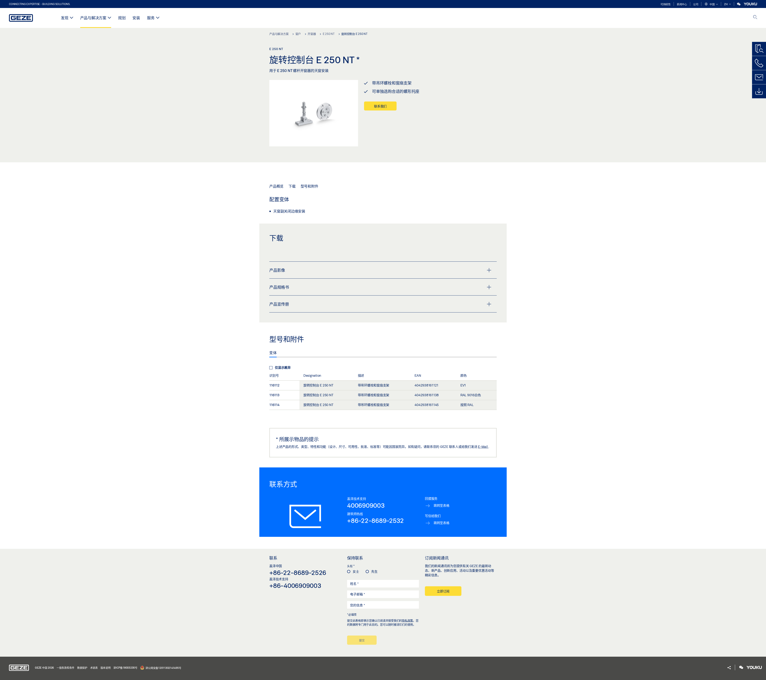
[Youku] (750, 4)
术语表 (94, 667)
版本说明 (106, 667)
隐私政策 (407, 620)
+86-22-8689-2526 (297, 572)
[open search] (755, 17)
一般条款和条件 (65, 667)
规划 (122, 18)
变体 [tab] (273, 353)
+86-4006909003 (295, 585)
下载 (292, 186)
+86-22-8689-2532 (375, 520)
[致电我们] (759, 63)
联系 (273, 558)
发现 (64, 18)
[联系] (759, 77)
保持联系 (355, 558)
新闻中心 (682, 4)
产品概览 (276, 186)
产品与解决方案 (93, 18)
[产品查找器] (759, 49)
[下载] (759, 91)
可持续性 (665, 4)
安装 (136, 18)
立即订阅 (443, 591)
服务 (151, 18)
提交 (362, 640)
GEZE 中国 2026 (44, 667)
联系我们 (380, 106)
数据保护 (82, 667)
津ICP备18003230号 (125, 667)
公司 (695, 4)
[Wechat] (739, 4)
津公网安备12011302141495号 (163, 667)
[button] (711, 4)
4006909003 (366, 505)
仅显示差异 (283, 367)
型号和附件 (309, 186)
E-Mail (483, 446)
